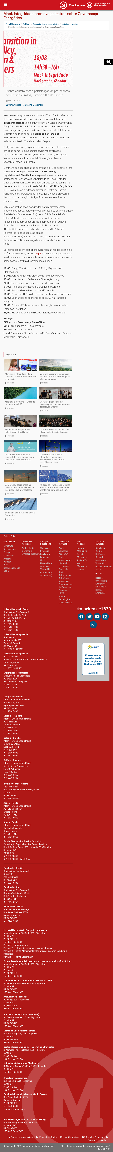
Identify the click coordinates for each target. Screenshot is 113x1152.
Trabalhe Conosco (94, 1137)
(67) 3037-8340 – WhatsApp (17, 859)
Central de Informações (22, 1137)
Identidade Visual (71, 1137)
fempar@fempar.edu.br (15, 1109)
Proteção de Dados (48, 1137)
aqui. (39, 253)
